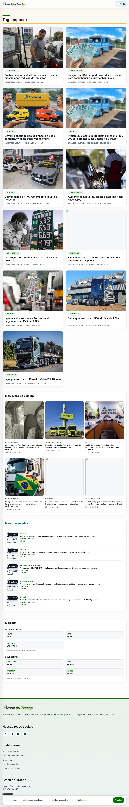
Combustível (13, 71)
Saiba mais (83, 800)
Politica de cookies (11, 751)
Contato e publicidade (12, 768)
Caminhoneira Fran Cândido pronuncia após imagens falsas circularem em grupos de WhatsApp (24, 447)
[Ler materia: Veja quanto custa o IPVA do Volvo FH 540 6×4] (33, 351)
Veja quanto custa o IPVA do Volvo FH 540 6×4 (33, 379)
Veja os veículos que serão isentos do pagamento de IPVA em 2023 (27, 320)
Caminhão (74, 253)
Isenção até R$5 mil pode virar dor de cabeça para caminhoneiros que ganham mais (95, 76)
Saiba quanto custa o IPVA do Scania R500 (93, 318)
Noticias (11, 131)
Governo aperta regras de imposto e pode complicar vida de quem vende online (30, 137)
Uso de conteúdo (10, 764)
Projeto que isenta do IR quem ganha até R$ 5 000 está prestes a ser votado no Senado (95, 137)
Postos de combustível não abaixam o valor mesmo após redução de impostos (31, 76)
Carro (10, 314)
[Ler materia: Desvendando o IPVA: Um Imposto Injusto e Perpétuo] (33, 169)
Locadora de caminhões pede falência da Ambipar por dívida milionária (63, 446)
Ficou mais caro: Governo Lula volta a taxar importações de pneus (94, 259)
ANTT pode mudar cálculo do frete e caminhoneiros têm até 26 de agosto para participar (103, 447)
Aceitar (118, 800)
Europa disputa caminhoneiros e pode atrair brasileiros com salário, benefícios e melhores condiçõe (24, 504)
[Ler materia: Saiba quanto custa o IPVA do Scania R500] (96, 291)
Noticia (73, 131)
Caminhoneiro (76, 71)
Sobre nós (7, 760)
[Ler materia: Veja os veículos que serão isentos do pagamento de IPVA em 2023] (33, 291)
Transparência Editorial (13, 756)
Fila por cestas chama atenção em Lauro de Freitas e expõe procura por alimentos (64, 503)
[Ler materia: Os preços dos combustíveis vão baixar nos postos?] (33, 230)
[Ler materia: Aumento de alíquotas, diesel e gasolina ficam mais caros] (96, 169)
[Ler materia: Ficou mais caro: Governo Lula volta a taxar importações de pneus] (96, 230)
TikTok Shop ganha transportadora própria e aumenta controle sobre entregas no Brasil (104, 503)
